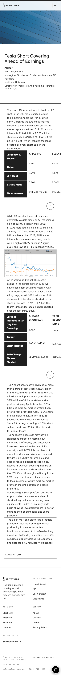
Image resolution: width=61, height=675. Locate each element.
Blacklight (8, 613)
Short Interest (39, 594)
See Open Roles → (12, 641)
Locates (7, 627)
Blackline (7, 622)
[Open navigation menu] (55, 5)
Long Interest (39, 584)
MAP (35, 589)
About (36, 613)
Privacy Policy (40, 627)
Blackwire (7, 617)
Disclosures (38, 598)
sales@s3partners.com (14, 669)
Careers (37, 617)
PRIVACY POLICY (11, 664)
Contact (37, 622)
